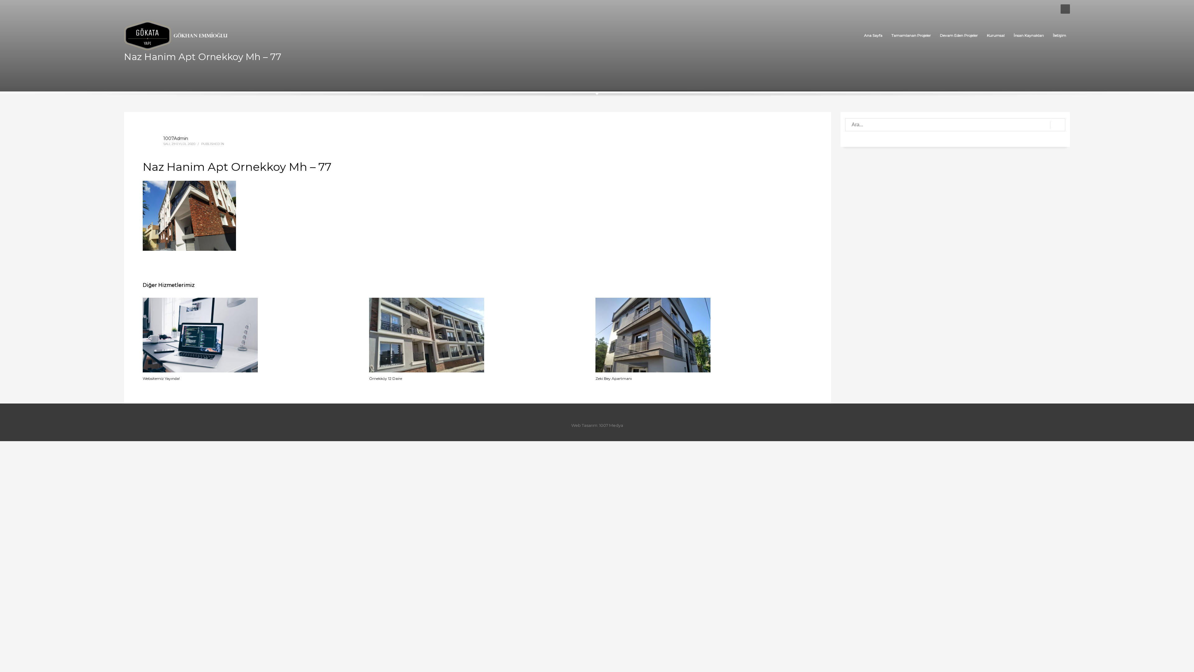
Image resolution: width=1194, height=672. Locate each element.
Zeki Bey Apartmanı (613, 378)
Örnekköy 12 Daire (385, 378)
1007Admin (175, 138)
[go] (1057, 125)
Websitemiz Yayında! (161, 378)
